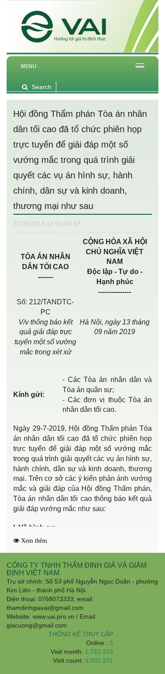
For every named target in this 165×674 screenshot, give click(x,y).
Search (41, 86)
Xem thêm (34, 540)
